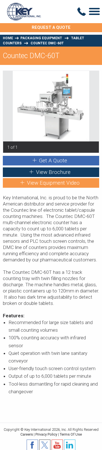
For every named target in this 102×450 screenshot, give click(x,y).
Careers (26, 434)
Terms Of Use (71, 434)
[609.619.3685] (81, 11)
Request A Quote (51, 27)
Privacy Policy (46, 434)
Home (8, 38)
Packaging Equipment (41, 38)
